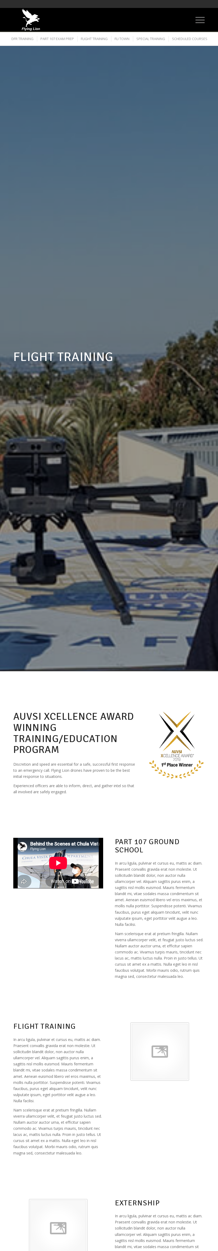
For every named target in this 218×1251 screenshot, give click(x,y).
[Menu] (197, 20)
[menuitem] (197, 20)
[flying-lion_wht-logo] (30, 20)
